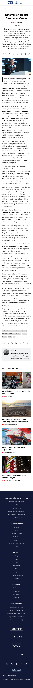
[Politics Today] (16, 645)
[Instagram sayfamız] (16, 664)
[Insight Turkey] (16, 637)
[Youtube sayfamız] (26, 664)
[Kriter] (16, 629)
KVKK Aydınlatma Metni (9, 675)
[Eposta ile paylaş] (21, 54)
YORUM (13, 22)
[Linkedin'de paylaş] (17, 54)
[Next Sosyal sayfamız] (7, 664)
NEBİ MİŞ (19, 22)
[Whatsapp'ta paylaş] (13, 54)
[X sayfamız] (12, 664)
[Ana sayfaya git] (15, 2)
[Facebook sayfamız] (21, 664)
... (14, 336)
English (17, 670)
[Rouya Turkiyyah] (16, 653)
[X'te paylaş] (9, 54)
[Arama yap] (29, 2)
